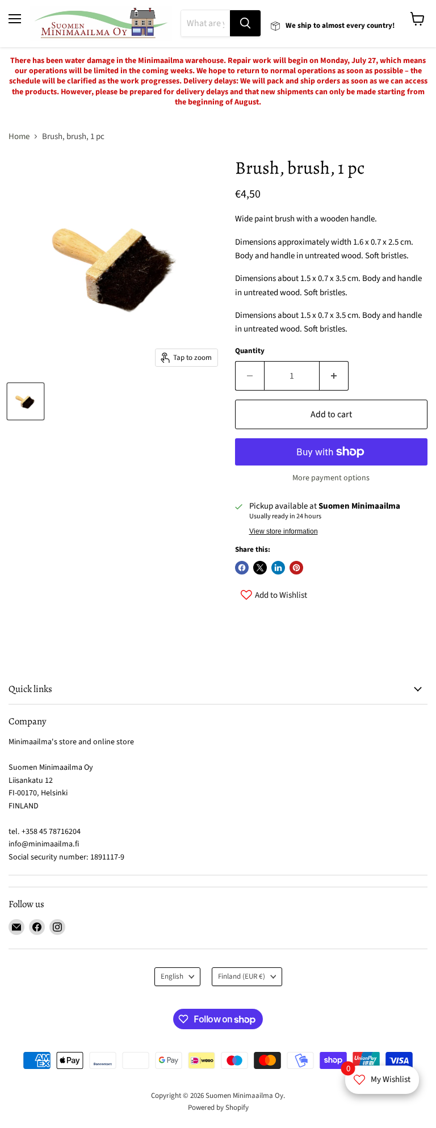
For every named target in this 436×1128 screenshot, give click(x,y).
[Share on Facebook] (242, 568)
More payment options (331, 478)
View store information (283, 531)
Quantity (250, 351)
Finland (241, 976)
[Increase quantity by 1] (334, 376)
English (172, 976)
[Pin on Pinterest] (296, 568)
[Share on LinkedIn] (278, 568)
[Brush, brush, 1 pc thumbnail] (25, 401)
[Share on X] (260, 568)
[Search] (245, 23)
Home (19, 136)
